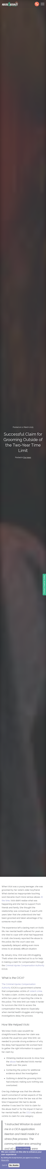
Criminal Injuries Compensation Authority (24, 965)
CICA (28, 1112)
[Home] (10, 4)
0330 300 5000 (37, 4)
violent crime (35, 991)
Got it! (4, 1165)
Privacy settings (23, 1148)
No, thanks (14, 1165)
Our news (27, 457)
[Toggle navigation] (42, 4)
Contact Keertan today (44, 584)
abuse (13, 1061)
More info (5, 1160)
